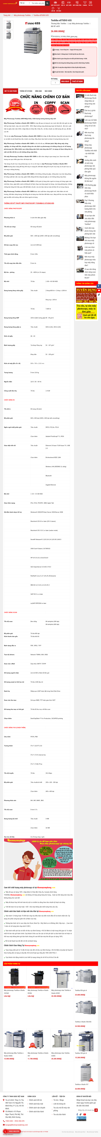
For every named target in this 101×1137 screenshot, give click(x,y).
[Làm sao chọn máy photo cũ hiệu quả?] (80, 248)
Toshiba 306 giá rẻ (81, 1053)
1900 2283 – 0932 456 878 (14, 1121)
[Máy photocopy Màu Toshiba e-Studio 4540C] (15, 1040)
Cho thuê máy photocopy (68, 1132)
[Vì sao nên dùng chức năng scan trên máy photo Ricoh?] (80, 270)
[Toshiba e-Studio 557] (86, 1071)
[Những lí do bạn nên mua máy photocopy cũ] (80, 238)
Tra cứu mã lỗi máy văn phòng (61, 1109)
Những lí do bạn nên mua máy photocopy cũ (90, 240)
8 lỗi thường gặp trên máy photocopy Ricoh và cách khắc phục (90, 190)
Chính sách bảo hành (36, 1111)
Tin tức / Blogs (58, 1100)
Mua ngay (65, 81)
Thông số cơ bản (26, 91)
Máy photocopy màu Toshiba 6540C (60, 1054)
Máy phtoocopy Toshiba (92, 1132)
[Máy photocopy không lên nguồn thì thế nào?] (80, 176)
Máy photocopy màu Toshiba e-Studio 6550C (61, 991)
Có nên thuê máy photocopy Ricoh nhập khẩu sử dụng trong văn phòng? (90, 101)
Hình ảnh (38, 91)
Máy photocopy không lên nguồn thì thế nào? (90, 178)
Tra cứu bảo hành (59, 1114)
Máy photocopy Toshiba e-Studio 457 (38, 1054)
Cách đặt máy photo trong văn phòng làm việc (90, 231)
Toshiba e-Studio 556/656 (83, 1022)
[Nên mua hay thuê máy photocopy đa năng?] (80, 133)
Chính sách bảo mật (36, 1104)
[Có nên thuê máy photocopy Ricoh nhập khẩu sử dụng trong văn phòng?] (80, 96)
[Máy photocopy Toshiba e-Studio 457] (38, 1040)
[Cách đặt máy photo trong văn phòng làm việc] (80, 229)
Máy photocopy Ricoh (80, 1132)
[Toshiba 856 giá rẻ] (86, 977)
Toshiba (63, 23)
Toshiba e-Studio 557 (81, 1084)
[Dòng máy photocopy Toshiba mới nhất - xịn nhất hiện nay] (80, 146)
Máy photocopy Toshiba (80, 23)
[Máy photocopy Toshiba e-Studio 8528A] (38, 977)
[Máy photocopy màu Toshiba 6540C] (62, 1040)
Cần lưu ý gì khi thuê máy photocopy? (90, 113)
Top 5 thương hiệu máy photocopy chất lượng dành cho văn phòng (90, 206)
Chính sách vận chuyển (37, 1108)
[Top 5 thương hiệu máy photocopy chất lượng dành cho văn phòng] (80, 201)
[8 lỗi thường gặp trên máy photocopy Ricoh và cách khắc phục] (80, 186)
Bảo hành (48, 91)
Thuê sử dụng (77, 81)
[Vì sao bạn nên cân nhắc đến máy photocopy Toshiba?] (80, 216)
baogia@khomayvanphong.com (16, 1125)
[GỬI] (96, 1110)
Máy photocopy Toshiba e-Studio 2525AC (14, 991)
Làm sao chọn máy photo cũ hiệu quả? (90, 250)
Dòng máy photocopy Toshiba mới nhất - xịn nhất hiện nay (91, 150)
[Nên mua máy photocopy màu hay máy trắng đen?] (80, 257)
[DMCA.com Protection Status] (81, 1118)
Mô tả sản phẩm (11, 91)
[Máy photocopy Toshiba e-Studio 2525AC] (15, 977)
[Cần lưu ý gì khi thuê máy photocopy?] (80, 111)
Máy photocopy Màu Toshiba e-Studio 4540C (14, 1054)
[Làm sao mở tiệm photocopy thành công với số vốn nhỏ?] (80, 121)
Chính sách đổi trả (35, 1100)
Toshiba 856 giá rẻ (81, 990)
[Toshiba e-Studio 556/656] (86, 1009)
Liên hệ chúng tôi (59, 1104)
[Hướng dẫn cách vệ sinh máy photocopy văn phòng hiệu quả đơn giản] (80, 161)
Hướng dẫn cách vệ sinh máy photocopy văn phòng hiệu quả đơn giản (90, 166)
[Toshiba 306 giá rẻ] (86, 1040)
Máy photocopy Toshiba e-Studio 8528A (38, 991)
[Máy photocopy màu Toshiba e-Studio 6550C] (62, 977)
